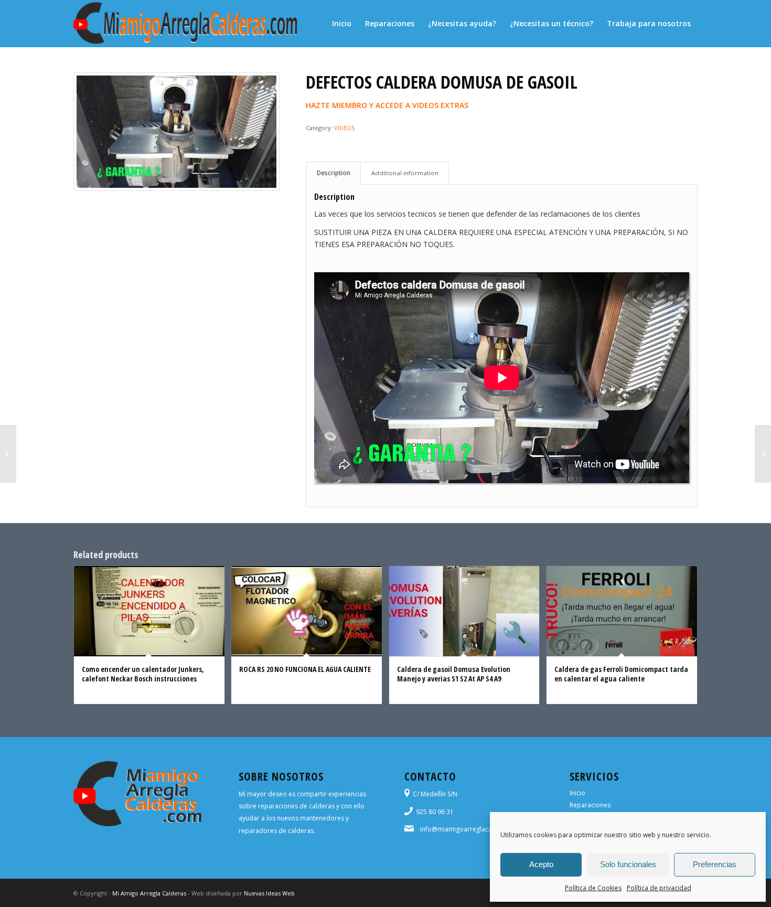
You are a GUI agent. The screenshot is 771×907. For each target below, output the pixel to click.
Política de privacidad (659, 887)
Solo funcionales (628, 864)
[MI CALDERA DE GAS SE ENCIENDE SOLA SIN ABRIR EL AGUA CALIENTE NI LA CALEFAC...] (763, 454)
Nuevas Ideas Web (269, 893)
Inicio (577, 792)
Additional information (404, 173)
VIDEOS (344, 128)
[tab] (333, 173)
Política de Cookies (593, 887)
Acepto (541, 864)
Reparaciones (590, 805)
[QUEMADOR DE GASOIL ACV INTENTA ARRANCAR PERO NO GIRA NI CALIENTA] (8, 454)
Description (333, 173)
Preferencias (714, 864)
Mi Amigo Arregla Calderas (149, 893)
